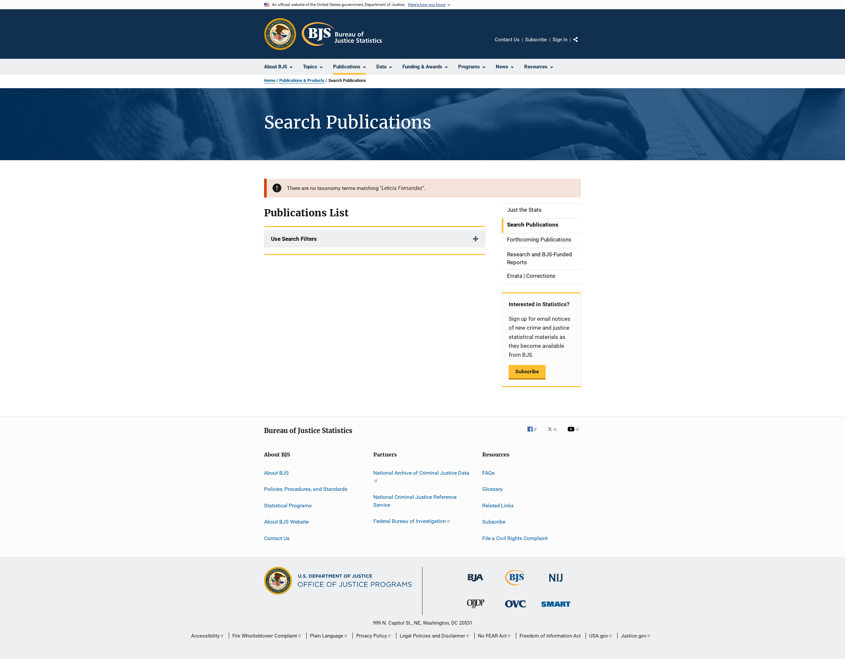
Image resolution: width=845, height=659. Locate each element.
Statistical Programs (288, 505)
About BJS (276, 473)
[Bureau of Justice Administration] (475, 583)
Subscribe (536, 40)
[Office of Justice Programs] (280, 34)
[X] (554, 433)
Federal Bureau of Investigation (409, 521)
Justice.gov (633, 636)
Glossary (492, 489)
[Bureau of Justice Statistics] (515, 587)
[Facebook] (534, 433)
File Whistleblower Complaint (264, 636)
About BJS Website (286, 522)
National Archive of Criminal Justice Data (421, 473)
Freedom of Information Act (550, 636)
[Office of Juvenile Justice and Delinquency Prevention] (475, 609)
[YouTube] (574, 433)
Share (581, 44)
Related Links (498, 505)
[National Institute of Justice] (555, 583)
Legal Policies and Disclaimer (432, 636)
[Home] (342, 34)
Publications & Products (301, 80)
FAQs (488, 473)
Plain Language (326, 636)
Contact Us (507, 40)
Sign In (560, 40)
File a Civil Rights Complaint (515, 538)
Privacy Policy (371, 636)
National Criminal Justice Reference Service (414, 501)
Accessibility (205, 636)
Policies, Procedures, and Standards (305, 489)
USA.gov (598, 636)
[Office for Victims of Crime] (515, 608)
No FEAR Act (492, 636)
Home (269, 80)
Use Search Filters (294, 239)
